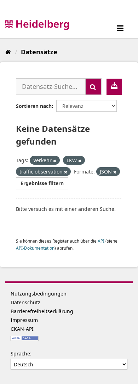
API (101, 241)
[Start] (8, 52)
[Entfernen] (54, 160)
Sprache (20, 353)
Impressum (24, 320)
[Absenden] (93, 86)
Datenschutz (25, 302)
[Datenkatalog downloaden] (114, 87)
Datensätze (39, 52)
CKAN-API (22, 328)
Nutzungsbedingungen (39, 293)
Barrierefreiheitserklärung (42, 311)
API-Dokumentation (35, 248)
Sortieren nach (34, 106)
